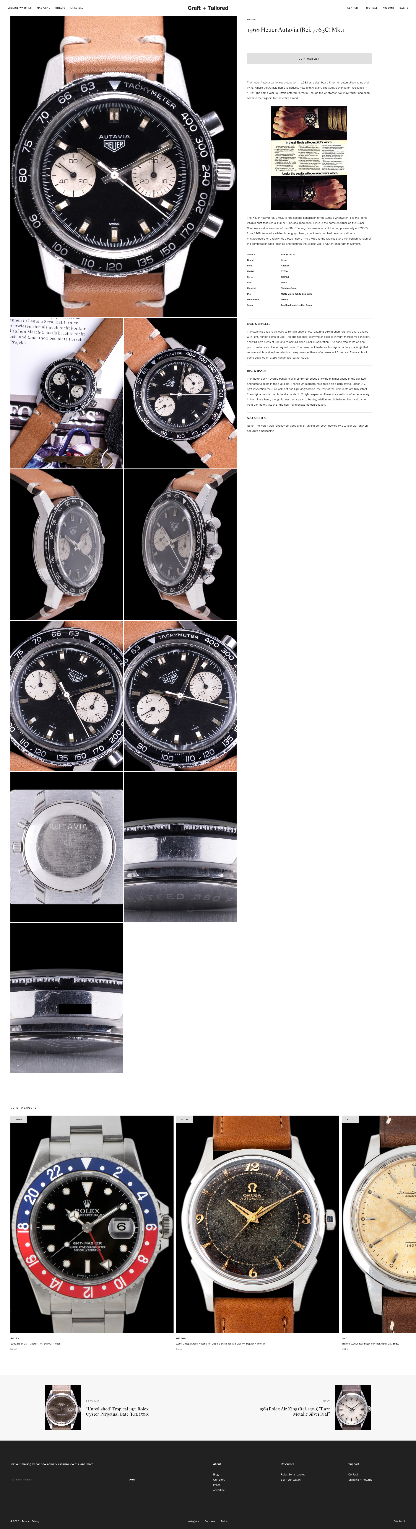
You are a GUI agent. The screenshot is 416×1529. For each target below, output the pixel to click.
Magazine (43, 7)
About (217, 1464)
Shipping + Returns (360, 1480)
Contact (353, 1474)
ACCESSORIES (256, 418)
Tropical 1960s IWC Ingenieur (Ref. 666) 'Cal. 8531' (370, 1343)
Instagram (194, 1521)
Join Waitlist (309, 58)
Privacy (35, 1521)
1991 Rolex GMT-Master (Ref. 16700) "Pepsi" (35, 1343)
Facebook (210, 1521)
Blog (216, 1474)
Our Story (219, 1480)
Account (388, 7)
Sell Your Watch (291, 1480)
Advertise (219, 1490)
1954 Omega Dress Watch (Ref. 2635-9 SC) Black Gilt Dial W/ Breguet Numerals (221, 1343)
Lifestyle (76, 7)
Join (132, 1479)
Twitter (225, 1521)
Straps (60, 7)
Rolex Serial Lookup (293, 1474)
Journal (371, 7)
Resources (287, 1464)
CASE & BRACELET (259, 324)
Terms (25, 1521)
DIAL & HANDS (256, 371)
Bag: (404, 7)
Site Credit (400, 1521)
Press (217, 1485)
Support (353, 1464)
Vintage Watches (20, 7)
